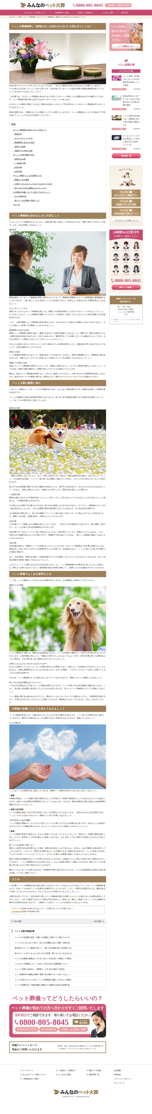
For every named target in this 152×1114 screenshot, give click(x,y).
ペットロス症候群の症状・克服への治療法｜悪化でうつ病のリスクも (42, 937)
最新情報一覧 (126, 156)
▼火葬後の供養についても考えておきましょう (31, 192)
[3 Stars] (16, 912)
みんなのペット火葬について (126, 220)
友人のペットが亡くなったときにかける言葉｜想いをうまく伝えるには (43, 953)
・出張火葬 (17, 171)
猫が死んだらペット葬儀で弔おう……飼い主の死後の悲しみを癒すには (43, 948)
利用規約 (117, 1075)
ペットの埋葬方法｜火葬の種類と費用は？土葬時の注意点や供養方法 (42, 985)
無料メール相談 (95, 1070)
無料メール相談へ (126, 287)
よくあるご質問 (64, 1075)
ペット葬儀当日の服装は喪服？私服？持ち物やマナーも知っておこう (42, 974)
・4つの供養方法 (19, 196)
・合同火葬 (17, 167)
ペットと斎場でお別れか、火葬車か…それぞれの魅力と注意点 (40, 969)
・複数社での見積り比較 (23, 151)
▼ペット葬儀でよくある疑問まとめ (27, 176)
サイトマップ (119, 1083)
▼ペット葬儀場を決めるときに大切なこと (30, 130)
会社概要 (117, 1070)
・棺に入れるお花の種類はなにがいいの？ (30, 188)
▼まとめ (16, 205)
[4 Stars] (18, 912)
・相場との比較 (19, 147)
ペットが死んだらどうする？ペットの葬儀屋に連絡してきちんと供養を (43, 980)
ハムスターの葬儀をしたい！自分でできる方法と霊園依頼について (41, 964)
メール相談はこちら (126, 46)
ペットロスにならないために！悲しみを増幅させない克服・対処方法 (42, 943)
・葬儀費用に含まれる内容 (23, 142)
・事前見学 (17, 134)
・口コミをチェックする (23, 138)
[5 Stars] (20, 912)
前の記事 (17, 921)
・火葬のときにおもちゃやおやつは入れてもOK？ (33, 184)
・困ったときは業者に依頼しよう (26, 200)
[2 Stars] (14, 912)
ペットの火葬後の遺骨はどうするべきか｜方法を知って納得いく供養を (43, 958)
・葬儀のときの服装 (21, 180)
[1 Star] (13, 912)
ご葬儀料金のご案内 (31, 1079)
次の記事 (97, 921)
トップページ (28, 1070)
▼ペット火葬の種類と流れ (23, 155)
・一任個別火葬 (19, 163)
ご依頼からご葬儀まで (67, 1070)
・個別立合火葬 (19, 159)
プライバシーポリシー (123, 1079)
